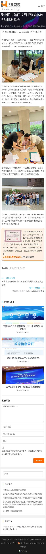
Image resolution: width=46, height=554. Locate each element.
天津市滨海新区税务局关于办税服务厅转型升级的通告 (22, 498)
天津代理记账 (33, 244)
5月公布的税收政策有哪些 (12, 511)
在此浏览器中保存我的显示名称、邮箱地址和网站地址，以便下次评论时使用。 (22, 452)
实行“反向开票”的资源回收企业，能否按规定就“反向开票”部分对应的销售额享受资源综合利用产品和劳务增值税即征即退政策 (23, 504)
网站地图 (23, 547)
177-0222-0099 (28, 257)
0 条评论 (38, 32)
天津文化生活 (19, 268)
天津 (11, 268)
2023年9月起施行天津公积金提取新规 (23, 358)
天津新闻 (25, 32)
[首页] (1, 26)
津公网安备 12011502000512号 (32, 543)
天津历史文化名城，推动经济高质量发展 (23, 387)
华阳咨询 (23, 540)
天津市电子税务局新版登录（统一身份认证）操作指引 (23, 327)
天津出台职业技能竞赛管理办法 (14, 490)
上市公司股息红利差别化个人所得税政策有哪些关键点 (22, 494)
